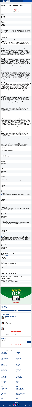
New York (17, 383)
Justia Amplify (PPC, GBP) (19, 394)
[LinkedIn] (12, 404)
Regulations (3, 380)
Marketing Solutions (19, 388)
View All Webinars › (16, 331)
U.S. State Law (18, 376)
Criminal (17, 354)
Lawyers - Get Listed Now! (16, 344)
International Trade (4, 370)
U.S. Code (2, 378)
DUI (16, 357)
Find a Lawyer (4, 338)
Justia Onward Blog (19, 395)
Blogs (17, 371)
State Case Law (18, 380)
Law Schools (18, 364)
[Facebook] (14, 404)
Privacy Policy (22, 405)
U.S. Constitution (3, 377)
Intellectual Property (4, 369)
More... (2, 362)
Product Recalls (3, 393)
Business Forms (3, 392)
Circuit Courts (3, 382)
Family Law (17, 359)
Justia (17, 402)
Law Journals (18, 370)
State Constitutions (19, 377)
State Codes (17, 378)
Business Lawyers (3, 354)
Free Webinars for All (5, 314)
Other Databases (4, 388)
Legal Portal (8, 405)
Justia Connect (3, 405)
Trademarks (3, 395)
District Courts (3, 383)
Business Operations (4, 366)
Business (2, 364)
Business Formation (4, 365)
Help (14, 405)
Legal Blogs (3, 390)
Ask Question (16, 310)
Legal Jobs (2, 389)
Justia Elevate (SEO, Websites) (20, 393)
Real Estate (2, 371)
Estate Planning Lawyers (4, 358)
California (17, 381)
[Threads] (16, 404)
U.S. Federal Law (4, 376)
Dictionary (17, 365)
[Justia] (6, 1)
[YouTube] (13, 404)
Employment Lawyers (4, 357)
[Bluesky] (17, 404)
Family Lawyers (3, 359)
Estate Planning (18, 358)
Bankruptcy (17, 353)
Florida (17, 382)
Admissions (17, 366)
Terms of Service (17, 405)
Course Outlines (18, 369)
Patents (2, 394)
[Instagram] (15, 404)
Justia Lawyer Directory (19, 390)
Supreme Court (3, 381)
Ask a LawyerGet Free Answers (4, 307)
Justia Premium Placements (20, 392)
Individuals (18, 352)
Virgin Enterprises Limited (5, 255)
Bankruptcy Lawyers (4, 353)
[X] (18, 404)
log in (4, 263)
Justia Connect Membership (20, 389)
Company (11, 405)
